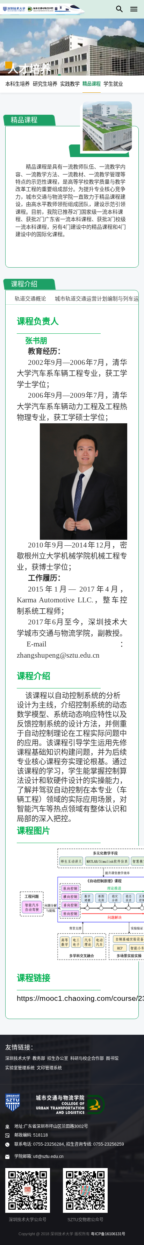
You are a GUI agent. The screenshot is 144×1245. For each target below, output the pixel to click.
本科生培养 (17, 84)
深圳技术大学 (17, 1058)
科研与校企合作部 (87, 1058)
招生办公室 (57, 1058)
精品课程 (91, 83)
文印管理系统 (49, 1068)
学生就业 (113, 84)
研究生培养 (45, 84)
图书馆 (112, 1058)
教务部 (39, 1058)
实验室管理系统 (20, 1068)
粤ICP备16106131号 (108, 1234)
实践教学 (70, 84)
